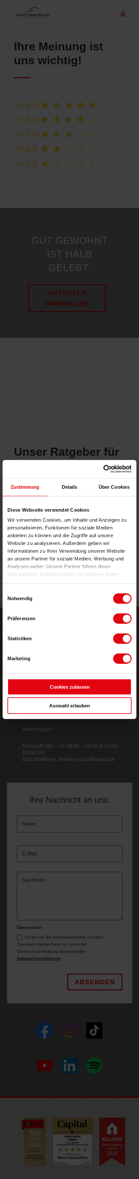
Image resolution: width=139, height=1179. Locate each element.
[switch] (122, 618)
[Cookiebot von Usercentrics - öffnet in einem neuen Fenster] (103, 469)
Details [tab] (70, 487)
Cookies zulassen (70, 687)
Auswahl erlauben (69, 705)
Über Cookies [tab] (114, 487)
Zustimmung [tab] (25, 487)
